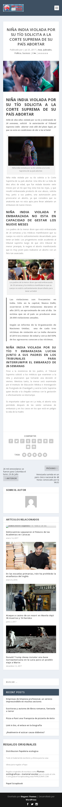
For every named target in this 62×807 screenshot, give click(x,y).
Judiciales (47, 49)
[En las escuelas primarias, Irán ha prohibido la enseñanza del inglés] (31, 556)
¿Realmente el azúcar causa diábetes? (25, 732)
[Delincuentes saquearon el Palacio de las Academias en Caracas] (31, 527)
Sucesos (26, 53)
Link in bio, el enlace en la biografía (24, 725)
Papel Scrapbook (14, 783)
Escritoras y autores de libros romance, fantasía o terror (30, 709)
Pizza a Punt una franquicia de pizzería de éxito (30, 718)
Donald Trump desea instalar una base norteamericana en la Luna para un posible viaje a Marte (29, 660)
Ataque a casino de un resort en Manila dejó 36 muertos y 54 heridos (30, 616)
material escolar (30, 774)
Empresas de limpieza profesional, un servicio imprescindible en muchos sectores (29, 700)
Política (17, 53)
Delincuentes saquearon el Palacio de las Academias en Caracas (28, 533)
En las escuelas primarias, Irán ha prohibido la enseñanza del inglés (31, 575)
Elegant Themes (28, 796)
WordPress (31, 799)
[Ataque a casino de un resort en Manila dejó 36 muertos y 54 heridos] (31, 597)
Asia (40, 49)
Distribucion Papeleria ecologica (22, 751)
